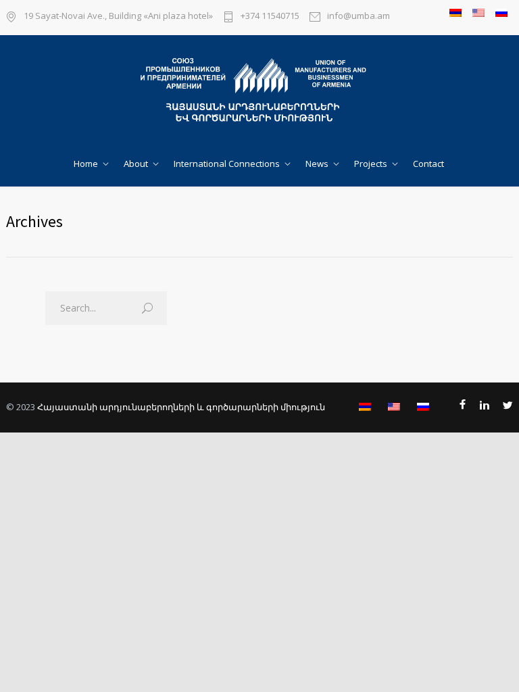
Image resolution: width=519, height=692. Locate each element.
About (136, 163)
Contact (428, 163)
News (316, 163)
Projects (370, 163)
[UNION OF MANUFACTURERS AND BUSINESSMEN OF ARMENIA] (259, 91)
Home (86, 163)
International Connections (227, 163)
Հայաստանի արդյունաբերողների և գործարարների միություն (181, 407)
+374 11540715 (270, 16)
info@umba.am (358, 16)
